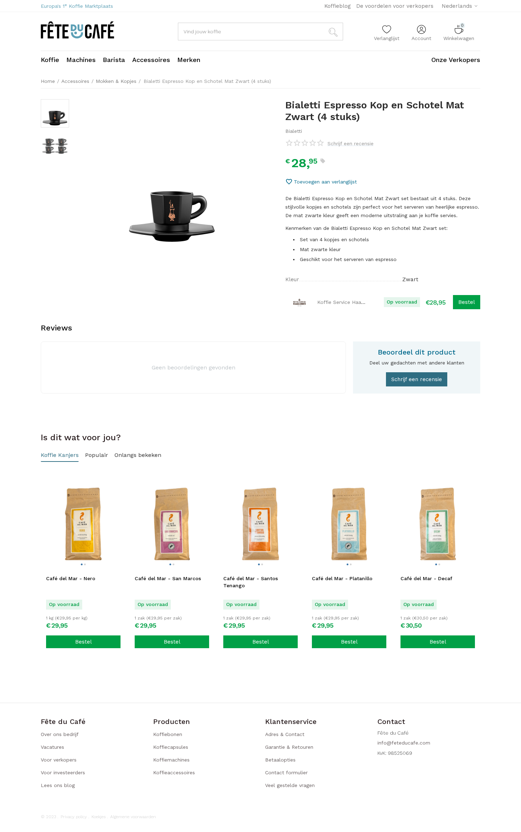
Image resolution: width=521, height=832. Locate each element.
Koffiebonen (167, 734)
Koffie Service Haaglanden (348, 302)
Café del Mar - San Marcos (168, 578)
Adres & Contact (284, 734)
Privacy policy (74, 816)
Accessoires (75, 81)
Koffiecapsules (170, 747)
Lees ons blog (58, 785)
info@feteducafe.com (403, 743)
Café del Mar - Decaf (426, 578)
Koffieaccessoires (174, 772)
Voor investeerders (63, 772)
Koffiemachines (171, 760)
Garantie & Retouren (289, 747)
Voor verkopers (59, 760)
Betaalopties (280, 760)
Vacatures (52, 747)
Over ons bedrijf (60, 734)
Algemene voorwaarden (133, 816)
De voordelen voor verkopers (394, 6)
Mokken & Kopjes (116, 81)
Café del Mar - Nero (70, 578)
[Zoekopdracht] (334, 31)
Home (48, 81)
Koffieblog (337, 6)
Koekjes (98, 816)
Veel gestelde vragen (290, 785)
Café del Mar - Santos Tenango (250, 582)
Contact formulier (286, 772)
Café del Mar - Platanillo (342, 578)
